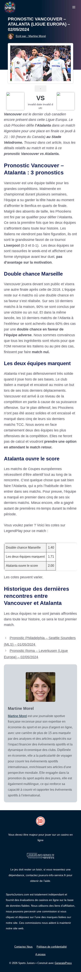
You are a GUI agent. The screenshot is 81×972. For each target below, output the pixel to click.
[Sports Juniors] (10, 7)
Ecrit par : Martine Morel (31, 36)
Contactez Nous (23, 946)
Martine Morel (17, 716)
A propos (40, 954)
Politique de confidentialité (51, 946)
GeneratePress (63, 963)
